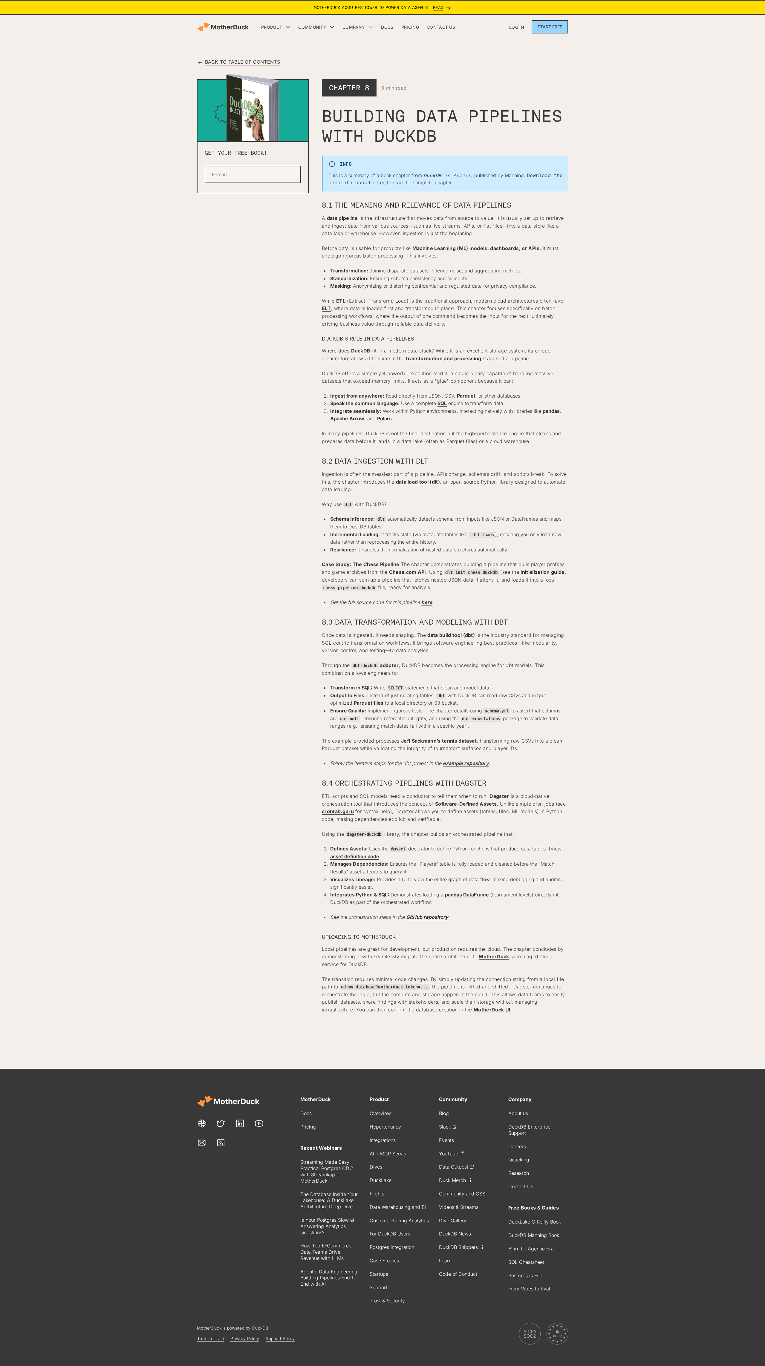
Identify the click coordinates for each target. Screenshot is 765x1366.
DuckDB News (455, 1234)
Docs (306, 1113)
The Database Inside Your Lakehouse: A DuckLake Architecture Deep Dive (329, 1200)
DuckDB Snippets (458, 1247)
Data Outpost (453, 1167)
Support (378, 1287)
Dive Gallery (452, 1221)
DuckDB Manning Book (533, 1235)
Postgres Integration (392, 1247)
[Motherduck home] (223, 27)
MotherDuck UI (492, 1010)
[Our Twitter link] (221, 1123)
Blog (444, 1113)
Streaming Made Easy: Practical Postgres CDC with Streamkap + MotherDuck (326, 1171)
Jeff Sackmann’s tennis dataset (439, 741)
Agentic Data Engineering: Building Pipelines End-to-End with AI (329, 1278)
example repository (466, 763)
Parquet (466, 396)
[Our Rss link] (221, 1142)
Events (446, 1140)
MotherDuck (494, 956)
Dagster (499, 796)
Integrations (383, 1140)
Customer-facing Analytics (399, 1221)
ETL (340, 301)
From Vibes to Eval (529, 1289)
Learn (445, 1261)
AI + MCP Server (388, 1154)
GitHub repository (427, 917)
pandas (551, 411)
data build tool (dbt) (451, 635)
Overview (380, 1113)
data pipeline (342, 218)
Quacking (518, 1160)
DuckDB (361, 351)
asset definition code (354, 856)
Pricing (308, 1127)
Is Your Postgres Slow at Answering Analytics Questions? (327, 1226)
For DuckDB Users (390, 1234)
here (426, 602)
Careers (517, 1146)
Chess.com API (407, 572)
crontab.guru (338, 811)
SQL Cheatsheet (526, 1262)
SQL (442, 403)
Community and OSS (462, 1194)
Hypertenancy (385, 1127)
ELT (326, 308)
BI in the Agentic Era (531, 1249)
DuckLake (380, 1180)
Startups (379, 1274)
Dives (376, 1167)
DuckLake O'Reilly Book (534, 1222)
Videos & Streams (458, 1207)
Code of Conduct (458, 1274)
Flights (377, 1194)
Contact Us (520, 1186)
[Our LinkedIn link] (240, 1123)
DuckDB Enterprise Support (529, 1130)
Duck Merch (452, 1180)
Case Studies (384, 1261)
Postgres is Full (525, 1275)
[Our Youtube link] (259, 1123)
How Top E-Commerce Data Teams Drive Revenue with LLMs (325, 1252)
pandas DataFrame (467, 895)
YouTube (448, 1154)
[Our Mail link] (201, 1142)
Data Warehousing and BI (398, 1207)
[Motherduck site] (228, 1101)
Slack (445, 1127)
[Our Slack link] (201, 1123)
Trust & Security (387, 1301)
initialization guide (542, 572)
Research (518, 1173)
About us (518, 1113)
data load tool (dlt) (418, 482)
